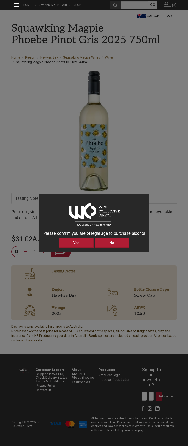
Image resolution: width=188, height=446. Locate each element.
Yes (76, 242)
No (111, 242)
